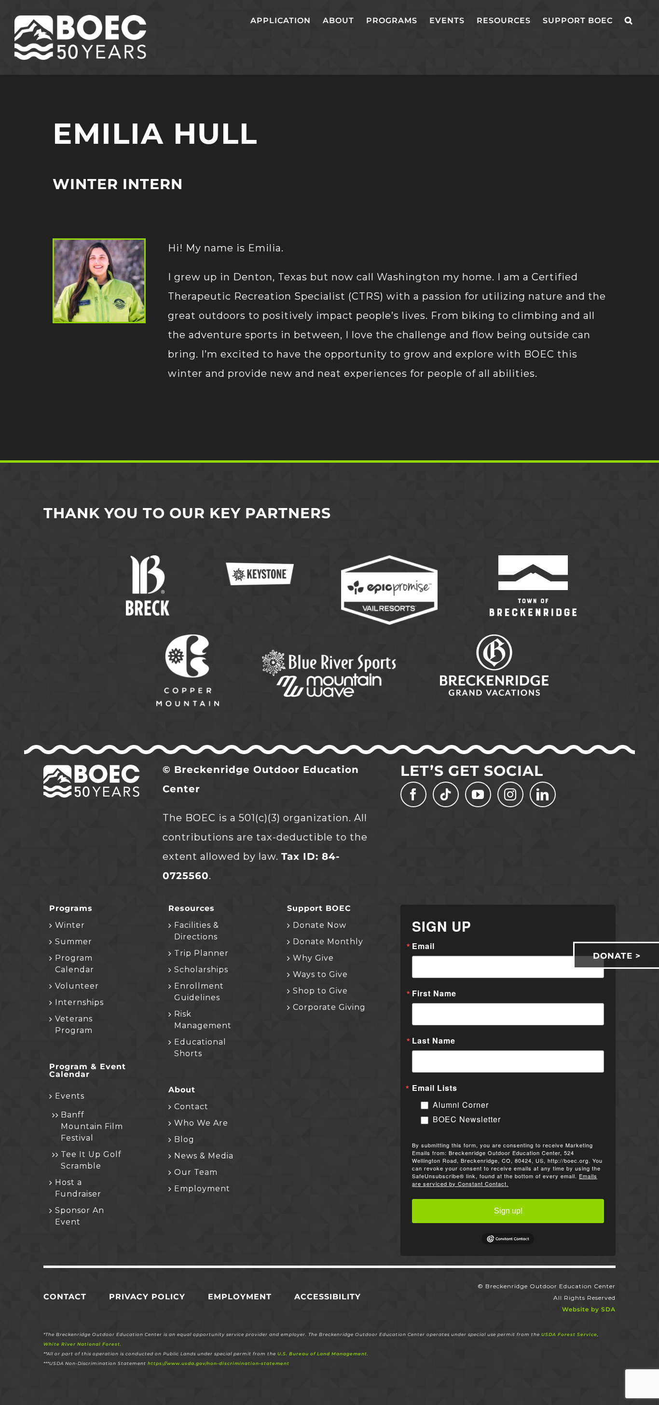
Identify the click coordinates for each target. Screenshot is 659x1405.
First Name (434, 993)
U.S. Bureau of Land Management (322, 1353)
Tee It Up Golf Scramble (91, 1160)
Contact (191, 1106)
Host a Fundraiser (78, 1188)
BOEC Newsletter (467, 1119)
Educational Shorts (200, 1047)
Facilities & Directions (196, 931)
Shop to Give (320, 990)
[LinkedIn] (543, 794)
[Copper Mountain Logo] (187, 639)
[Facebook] (413, 794)
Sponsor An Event (79, 1216)
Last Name (433, 1041)
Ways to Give (320, 974)
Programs (71, 908)
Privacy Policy (147, 1296)
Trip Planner (201, 953)
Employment (202, 1188)
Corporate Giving (329, 1007)
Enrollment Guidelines (199, 991)
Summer (73, 941)
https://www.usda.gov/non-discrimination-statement (218, 1363)
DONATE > (617, 955)
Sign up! (508, 1211)
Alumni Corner (461, 1104)
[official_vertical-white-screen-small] (533, 560)
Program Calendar (74, 963)
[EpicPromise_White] (389, 560)
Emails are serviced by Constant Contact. (504, 1179)
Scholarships (201, 969)
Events (69, 1096)
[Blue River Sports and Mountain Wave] (329, 651)
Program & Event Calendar (87, 1070)
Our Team (196, 1172)
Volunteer (77, 986)
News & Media (203, 1155)
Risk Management (203, 1019)
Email (423, 946)
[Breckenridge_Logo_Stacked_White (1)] (147, 560)
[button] (628, 20)
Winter (70, 925)
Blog (184, 1139)
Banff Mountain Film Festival (92, 1126)
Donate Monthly (328, 941)
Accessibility (327, 1296)
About (181, 1090)
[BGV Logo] (494, 639)
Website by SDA (589, 1309)
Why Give (313, 958)
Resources (191, 908)
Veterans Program (74, 1024)
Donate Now (319, 925)
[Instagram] (510, 794)
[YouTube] (478, 794)
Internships (79, 1002)
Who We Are (201, 1123)
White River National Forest (81, 1344)
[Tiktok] (446, 794)
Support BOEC (319, 908)
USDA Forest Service (569, 1334)
